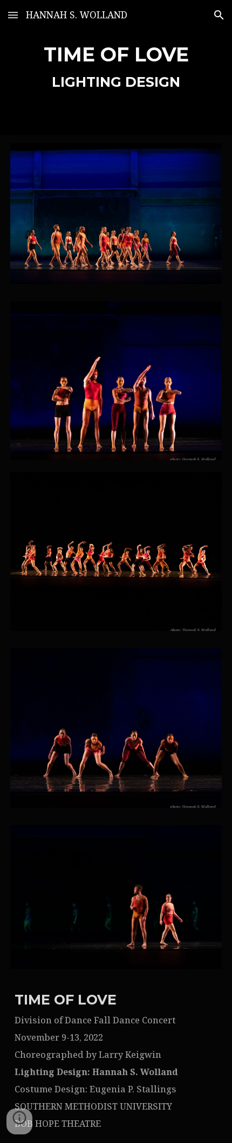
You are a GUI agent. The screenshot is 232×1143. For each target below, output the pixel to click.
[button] (13, 15)
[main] (116, 67)
